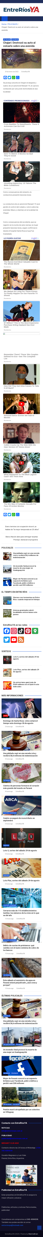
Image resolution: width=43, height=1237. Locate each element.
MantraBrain (33, 1234)
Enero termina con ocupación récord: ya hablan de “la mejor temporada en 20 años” (22, 528)
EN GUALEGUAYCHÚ (9, 1044)
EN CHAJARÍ (7, 39)
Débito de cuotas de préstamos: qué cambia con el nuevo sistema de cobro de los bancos (21, 947)
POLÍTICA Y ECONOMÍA (10, 813)
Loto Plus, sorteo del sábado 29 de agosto (21, 880)
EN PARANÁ (7, 780)
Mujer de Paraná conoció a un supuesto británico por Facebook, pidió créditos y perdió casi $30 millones (25, 582)
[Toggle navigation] (10, 18)
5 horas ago (9, 824)
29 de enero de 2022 (11, 71)
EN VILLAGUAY (7, 1104)
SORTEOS (6, 845)
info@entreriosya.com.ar (12, 1131)
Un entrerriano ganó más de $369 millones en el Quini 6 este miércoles (26, 684)
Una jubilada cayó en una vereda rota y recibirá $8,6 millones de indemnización (26, 555)
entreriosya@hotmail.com (12, 1225)
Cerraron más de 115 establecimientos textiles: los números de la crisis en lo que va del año (21, 913)
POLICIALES (15, 39)
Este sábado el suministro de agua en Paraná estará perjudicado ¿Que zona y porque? (20, 982)
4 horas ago (9, 759)
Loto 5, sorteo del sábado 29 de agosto (20, 850)
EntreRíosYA (26, 71)
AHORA (6, 715)
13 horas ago (9, 919)
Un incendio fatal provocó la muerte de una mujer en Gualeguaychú (24, 568)
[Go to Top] (39, 1228)
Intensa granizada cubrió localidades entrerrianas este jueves (25, 612)
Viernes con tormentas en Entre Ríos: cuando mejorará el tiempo (26, 598)
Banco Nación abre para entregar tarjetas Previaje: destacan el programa (22, 538)
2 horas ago (9, 726)
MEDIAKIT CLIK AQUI (10, 1143)
